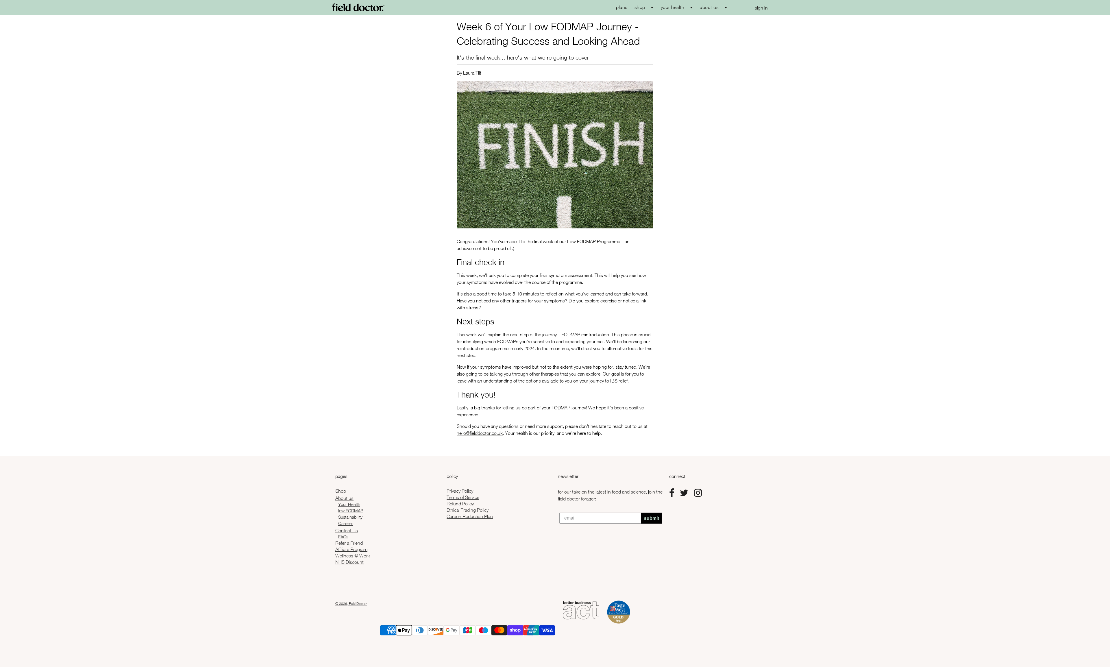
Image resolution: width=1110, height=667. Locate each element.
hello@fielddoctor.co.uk (480, 433)
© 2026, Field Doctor (351, 603)
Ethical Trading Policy (468, 510)
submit (651, 518)
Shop (340, 491)
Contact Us (346, 530)
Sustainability (350, 517)
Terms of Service (463, 497)
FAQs (343, 536)
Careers (345, 523)
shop (640, 7)
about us (710, 7)
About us (344, 498)
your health (673, 7)
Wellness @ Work (352, 555)
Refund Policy (460, 503)
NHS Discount (349, 562)
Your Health (349, 504)
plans (622, 7)
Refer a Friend (349, 543)
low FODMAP (350, 510)
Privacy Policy (460, 491)
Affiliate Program (351, 549)
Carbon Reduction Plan (470, 516)
